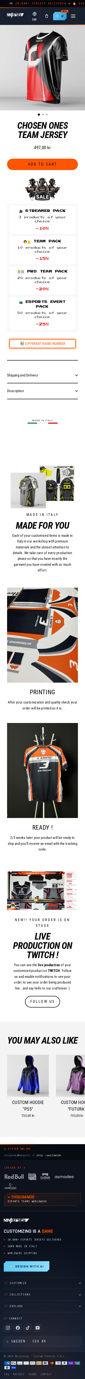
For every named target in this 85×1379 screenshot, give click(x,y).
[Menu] (73, 16)
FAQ (6, 1374)
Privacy (19, 1374)
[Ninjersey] (15, 16)
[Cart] (46, 16)
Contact (46, 1374)
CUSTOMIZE (15, 1283)
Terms (32, 1374)
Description (15, 391)
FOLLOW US (42, 1001)
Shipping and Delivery (22, 375)
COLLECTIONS (17, 1294)
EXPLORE (13, 1306)
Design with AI (26, 1266)
